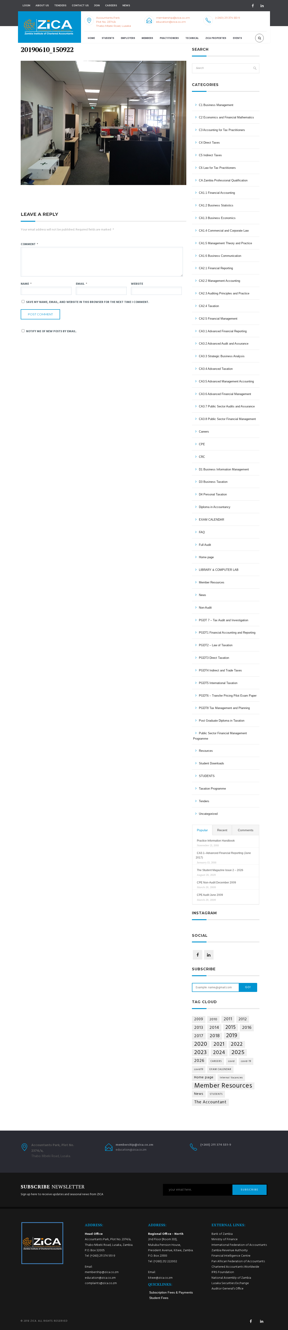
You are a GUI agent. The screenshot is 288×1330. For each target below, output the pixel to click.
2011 (228, 1019)
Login (26, 5)
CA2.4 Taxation (209, 306)
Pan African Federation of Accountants (238, 1261)
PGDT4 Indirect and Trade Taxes (220, 670)
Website (137, 284)
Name (26, 284)
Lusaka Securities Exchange (230, 1283)
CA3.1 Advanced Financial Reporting (223, 331)
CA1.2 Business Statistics (216, 205)
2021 (219, 1044)
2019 (231, 1035)
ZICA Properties (215, 38)
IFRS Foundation (223, 1272)
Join (97, 5)
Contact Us (80, 5)
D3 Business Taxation (213, 481)
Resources (206, 750)
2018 (215, 1036)
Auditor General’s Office (227, 1288)
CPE (202, 444)
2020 (200, 1044)
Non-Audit (205, 607)
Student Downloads (211, 763)
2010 (213, 1019)
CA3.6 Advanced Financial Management (225, 394)
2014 (214, 1027)
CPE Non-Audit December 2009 (216, 882)
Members (147, 38)
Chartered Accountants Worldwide (235, 1266)
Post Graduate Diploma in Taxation (221, 720)
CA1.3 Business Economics (217, 218)
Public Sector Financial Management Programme (220, 736)
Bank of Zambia (222, 1234)
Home (91, 38)
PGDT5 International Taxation (218, 683)
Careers (111, 5)
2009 (198, 1019)
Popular (202, 830)
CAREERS (216, 1061)
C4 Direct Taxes (209, 142)
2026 (199, 1060)
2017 (198, 1036)
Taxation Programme (212, 788)
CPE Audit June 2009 (210, 894)
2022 (237, 1044)
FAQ (202, 532)
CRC (202, 456)
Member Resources (211, 582)
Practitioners (169, 38)
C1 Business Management (216, 105)
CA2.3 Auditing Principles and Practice (224, 293)
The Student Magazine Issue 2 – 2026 (220, 870)
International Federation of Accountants (239, 1245)
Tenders (60, 5)
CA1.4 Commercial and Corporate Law (224, 230)
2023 (200, 1052)
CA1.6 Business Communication (220, 255)
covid (231, 1061)
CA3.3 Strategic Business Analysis (222, 356)
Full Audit (205, 544)
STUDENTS (207, 776)
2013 (198, 1027)
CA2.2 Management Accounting (219, 280)
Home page (206, 557)
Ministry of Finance (225, 1239)
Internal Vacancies (231, 1078)
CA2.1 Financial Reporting (216, 268)
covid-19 (246, 1061)
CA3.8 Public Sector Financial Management (227, 419)
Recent (222, 830)
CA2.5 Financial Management (218, 318)
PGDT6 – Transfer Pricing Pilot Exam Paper (227, 695)
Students (108, 38)
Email (81, 284)
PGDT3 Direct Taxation (214, 657)
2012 (242, 1019)
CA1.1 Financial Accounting (217, 192)
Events (237, 38)
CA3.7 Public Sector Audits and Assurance (227, 406)
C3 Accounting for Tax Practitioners (222, 130)
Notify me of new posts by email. (51, 331)
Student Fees (158, 1298)
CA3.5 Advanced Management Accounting (226, 381)
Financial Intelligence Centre (231, 1255)
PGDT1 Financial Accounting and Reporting (227, 632)
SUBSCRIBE (249, 1190)
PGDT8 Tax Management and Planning (224, 708)
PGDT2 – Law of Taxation (215, 645)
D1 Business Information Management (224, 469)
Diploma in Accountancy (214, 507)
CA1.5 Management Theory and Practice (225, 243)
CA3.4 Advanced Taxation (216, 368)
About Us (42, 5)
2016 (247, 1027)
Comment (29, 244)
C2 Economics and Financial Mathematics (226, 117)
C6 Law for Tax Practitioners (217, 167)
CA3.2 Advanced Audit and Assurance (223, 343)
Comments (245, 830)
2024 (219, 1052)
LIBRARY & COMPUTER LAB (218, 569)
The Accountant (210, 1102)
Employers (128, 38)
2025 (238, 1052)
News (202, 595)
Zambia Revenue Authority (230, 1250)
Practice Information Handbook (216, 840)
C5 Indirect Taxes (210, 155)
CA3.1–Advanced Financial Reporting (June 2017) (223, 855)
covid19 (198, 1069)
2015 (230, 1027)
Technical (192, 38)
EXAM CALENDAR (211, 519)
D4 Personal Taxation (213, 494)
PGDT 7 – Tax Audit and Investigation (223, 620)
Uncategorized (208, 813)
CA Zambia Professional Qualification (223, 180)
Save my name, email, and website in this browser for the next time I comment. (87, 302)
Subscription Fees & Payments (171, 1292)
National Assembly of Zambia (231, 1277)
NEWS (126, 5)
